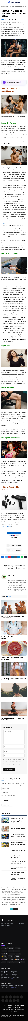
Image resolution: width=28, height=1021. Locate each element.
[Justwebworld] (14, 2)
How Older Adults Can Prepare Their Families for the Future (18, 828)
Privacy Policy (17, 1007)
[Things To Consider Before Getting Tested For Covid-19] (14, 669)
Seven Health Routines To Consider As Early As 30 (12, 719)
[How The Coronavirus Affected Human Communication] (14, 607)
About (4, 1005)
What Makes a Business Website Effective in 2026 (18, 835)
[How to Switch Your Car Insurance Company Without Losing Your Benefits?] (5, 820)
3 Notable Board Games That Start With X (17, 856)
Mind (23, 959)
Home (2, 6)
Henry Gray (4, 19)
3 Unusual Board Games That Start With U (17, 873)
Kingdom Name (5, 978)
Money (5, 950)
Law (4, 962)
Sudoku (11, 985)
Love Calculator (14, 972)
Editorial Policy (19, 1009)
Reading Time (4, 974)
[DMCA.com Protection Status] (14, 909)
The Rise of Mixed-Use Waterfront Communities (18, 843)
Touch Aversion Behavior (8, 699)
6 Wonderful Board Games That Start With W (18, 862)
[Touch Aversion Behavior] (14, 690)
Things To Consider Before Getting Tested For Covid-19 (13, 679)
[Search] (26, 2)
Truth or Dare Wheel (19, 985)
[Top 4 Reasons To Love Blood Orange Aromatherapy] (14, 648)
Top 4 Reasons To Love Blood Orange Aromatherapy (12, 658)
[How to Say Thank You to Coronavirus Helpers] (14, 628)
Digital (18, 948)
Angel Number (15, 975)
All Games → (14, 987)
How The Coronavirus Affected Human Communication (12, 617)
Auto (12, 959)
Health (6, 6)
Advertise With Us (19, 1005)
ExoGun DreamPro (19, 69)
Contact (10, 1005)
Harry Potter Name (5, 977)
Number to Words (5, 975)
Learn (11, 950)
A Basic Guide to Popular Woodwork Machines (8, 567)
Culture (12, 953)
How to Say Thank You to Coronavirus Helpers (12, 637)
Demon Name (15, 977)
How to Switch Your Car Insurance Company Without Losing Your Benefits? (17, 821)
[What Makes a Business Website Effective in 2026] (5, 836)
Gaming (17, 956)
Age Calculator (5, 971)
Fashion (5, 959)
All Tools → (13, 978)
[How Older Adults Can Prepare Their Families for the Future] (5, 829)
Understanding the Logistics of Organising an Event (20, 567)
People (17, 950)
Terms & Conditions (8, 1009)
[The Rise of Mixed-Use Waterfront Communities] (5, 844)
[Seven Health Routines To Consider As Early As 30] (14, 709)
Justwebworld (16, 1015)
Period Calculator (14, 974)
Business (11, 948)
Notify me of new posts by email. (13, 764)
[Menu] (2, 2)
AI (23, 962)
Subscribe (5, 792)
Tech (15, 19)
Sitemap (8, 1016)
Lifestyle (5, 953)
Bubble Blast (4, 985)
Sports (10, 962)
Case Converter (5, 972)
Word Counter (13, 971)
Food (17, 959)
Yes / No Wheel (5, 987)
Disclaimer (8, 1007)
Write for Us (14, 1011)
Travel (11, 956)
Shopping (17, 962)
